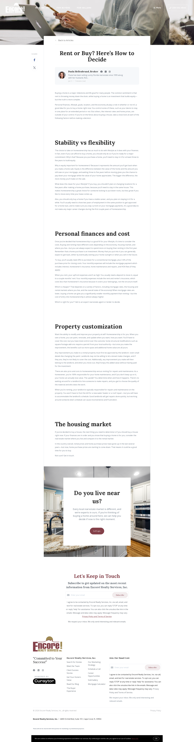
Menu (158, 8)
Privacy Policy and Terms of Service (97, 616)
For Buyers (63, 8)
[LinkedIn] (38, 670)
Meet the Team (73, 666)
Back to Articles (65, 40)
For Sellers (84, 8)
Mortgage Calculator (97, 684)
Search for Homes (74, 662)
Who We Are (42, 8)
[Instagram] (43, 670)
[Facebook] (34, 670)
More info (135, 739)
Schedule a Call (94, 669)
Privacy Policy (155, 710)
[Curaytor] (44, 683)
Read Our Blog (73, 684)
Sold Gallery (93, 680)
